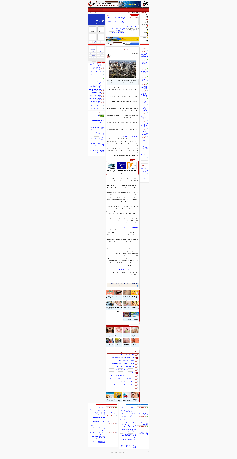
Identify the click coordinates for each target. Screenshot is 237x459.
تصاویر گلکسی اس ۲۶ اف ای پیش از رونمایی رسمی (97, 434)
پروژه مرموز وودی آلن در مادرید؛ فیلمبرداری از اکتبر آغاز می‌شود (112, 413)
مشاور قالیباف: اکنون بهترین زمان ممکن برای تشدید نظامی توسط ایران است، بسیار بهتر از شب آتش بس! (128, 416)
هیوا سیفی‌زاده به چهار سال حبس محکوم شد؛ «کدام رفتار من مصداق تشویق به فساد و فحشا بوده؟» (97, 410)
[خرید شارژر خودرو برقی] (131, 44)
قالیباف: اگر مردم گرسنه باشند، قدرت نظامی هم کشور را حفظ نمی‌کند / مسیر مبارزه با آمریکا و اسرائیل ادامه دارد (128, 408)
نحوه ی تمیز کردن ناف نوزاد (99, 131)
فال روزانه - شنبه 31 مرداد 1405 (99, 152)
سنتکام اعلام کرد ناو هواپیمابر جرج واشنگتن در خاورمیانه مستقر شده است (143, 433)
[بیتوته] (91, 6)
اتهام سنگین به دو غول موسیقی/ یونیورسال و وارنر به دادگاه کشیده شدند (123, 363)
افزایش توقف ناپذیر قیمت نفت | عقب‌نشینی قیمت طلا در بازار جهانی (144, 117)
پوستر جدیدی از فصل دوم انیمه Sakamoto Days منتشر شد (112, 438)
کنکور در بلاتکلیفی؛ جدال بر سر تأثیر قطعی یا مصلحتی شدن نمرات (124, 384)
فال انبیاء (92, 31)
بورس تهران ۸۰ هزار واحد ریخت (144, 161)
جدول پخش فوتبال (92, 53)
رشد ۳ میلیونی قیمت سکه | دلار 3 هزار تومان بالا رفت (144, 154)
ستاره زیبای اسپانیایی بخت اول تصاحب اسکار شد (126, 354)
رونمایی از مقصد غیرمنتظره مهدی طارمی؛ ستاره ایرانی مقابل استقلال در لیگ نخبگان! (97, 428)
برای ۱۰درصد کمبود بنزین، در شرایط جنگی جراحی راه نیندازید (144, 177)
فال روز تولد (94, 42)
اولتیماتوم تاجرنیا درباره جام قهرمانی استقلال (98, 421)
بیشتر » (108, 15)
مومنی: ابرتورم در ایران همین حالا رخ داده (144, 140)
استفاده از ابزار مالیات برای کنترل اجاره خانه (129, 49)
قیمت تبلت (101, 55)
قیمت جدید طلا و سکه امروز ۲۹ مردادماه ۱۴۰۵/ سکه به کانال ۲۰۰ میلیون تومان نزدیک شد (144, 95)
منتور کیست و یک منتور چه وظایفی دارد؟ (97, 129)
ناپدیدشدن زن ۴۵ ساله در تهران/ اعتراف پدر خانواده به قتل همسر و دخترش (122, 357)
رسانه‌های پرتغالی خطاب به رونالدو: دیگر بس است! (126, 360)
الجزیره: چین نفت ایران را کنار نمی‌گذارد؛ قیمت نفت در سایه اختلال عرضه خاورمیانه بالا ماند (144, 72)
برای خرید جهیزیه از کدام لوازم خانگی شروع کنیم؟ (117, 19)
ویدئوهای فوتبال (92, 49)
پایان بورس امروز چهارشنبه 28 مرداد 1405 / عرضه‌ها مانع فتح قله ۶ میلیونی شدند (144, 147)
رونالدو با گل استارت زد (101, 419)
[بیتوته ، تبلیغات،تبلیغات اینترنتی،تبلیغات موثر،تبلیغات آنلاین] (107, 4)
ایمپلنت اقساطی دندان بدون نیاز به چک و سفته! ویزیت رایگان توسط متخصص (124, 283)
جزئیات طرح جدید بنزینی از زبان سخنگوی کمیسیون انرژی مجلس (96, 108)
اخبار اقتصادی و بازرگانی (142, 12)
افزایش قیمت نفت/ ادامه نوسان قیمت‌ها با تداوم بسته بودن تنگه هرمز (95, 90)
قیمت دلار (101, 51)
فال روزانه (92, 38)
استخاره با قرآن (100, 38)
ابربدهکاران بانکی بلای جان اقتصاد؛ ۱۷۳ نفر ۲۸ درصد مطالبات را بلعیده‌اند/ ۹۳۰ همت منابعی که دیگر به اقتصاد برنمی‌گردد (94, 102)
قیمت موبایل (101, 53)
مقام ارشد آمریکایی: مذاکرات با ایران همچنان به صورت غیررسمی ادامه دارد (122, 375)
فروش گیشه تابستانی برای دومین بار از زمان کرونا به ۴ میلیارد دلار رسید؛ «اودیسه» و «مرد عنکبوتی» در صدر (111, 430)
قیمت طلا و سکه (100, 49)
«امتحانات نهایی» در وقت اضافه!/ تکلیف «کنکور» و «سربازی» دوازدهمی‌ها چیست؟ (121, 378)
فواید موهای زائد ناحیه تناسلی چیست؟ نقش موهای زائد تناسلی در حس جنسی (97, 139)
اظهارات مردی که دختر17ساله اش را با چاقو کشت (126, 372)
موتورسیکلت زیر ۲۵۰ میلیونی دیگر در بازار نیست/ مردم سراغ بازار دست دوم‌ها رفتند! (116, 29)
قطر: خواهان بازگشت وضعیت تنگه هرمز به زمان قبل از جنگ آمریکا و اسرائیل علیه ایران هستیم (128, 435)
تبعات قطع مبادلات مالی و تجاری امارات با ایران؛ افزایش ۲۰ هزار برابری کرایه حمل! (144, 109)
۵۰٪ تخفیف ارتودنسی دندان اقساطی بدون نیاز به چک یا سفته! (126, 285)
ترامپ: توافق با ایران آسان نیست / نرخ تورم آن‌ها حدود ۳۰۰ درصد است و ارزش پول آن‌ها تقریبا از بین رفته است (128, 446)
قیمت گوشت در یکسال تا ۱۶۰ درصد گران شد (118, 30)
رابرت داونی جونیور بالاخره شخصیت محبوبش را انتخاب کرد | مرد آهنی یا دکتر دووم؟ (98, 407)
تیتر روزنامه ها (101, 57)
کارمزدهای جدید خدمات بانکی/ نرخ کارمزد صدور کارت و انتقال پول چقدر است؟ (144, 125)
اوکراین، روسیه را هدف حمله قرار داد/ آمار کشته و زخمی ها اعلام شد (123, 369)
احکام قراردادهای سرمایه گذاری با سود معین (97, 118)
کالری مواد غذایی (92, 51)
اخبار (147, 12)
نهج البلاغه (93, 55)
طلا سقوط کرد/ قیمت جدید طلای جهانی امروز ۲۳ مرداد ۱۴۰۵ (95, 99)
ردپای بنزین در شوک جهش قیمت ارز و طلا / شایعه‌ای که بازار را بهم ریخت (133, 26)
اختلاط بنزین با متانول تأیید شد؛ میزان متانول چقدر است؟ (116, 26)
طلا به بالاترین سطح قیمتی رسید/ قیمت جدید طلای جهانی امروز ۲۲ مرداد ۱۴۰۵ (95, 105)
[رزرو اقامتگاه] (122, 39)
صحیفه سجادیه (93, 57)
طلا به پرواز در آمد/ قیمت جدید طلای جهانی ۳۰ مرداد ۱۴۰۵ (144, 80)
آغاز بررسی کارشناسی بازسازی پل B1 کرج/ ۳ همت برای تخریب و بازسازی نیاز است (128, 411)
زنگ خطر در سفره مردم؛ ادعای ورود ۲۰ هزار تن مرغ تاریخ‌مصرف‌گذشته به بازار (144, 55)
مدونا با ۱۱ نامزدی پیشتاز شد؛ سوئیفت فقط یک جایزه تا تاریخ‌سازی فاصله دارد (98, 413)
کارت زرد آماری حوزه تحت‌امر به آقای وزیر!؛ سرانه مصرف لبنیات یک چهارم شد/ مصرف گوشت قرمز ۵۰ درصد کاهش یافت (144, 169)
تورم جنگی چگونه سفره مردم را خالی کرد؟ (144, 102)
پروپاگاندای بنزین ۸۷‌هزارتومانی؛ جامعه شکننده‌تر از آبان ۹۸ (116, 32)
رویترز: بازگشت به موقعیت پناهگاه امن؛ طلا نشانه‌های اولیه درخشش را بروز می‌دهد (95, 82)
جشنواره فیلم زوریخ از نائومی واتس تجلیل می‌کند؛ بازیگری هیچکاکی (111, 421)
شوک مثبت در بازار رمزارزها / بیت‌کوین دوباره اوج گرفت (144, 87)
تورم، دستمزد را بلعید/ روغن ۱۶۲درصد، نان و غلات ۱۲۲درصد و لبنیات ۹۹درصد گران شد (95, 86)
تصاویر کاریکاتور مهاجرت (100, 137)
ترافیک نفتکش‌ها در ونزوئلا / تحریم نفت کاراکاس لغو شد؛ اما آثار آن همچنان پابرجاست (144, 64)
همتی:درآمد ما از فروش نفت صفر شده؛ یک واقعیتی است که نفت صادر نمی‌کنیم (144, 133)
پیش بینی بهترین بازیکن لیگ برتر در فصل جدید (98, 425)
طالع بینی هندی (102, 42)
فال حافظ (100, 31)
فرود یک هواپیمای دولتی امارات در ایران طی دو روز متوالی (125, 366)
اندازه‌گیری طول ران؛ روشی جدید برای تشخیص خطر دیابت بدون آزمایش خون (98, 444)
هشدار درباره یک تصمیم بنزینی (96, 92)
